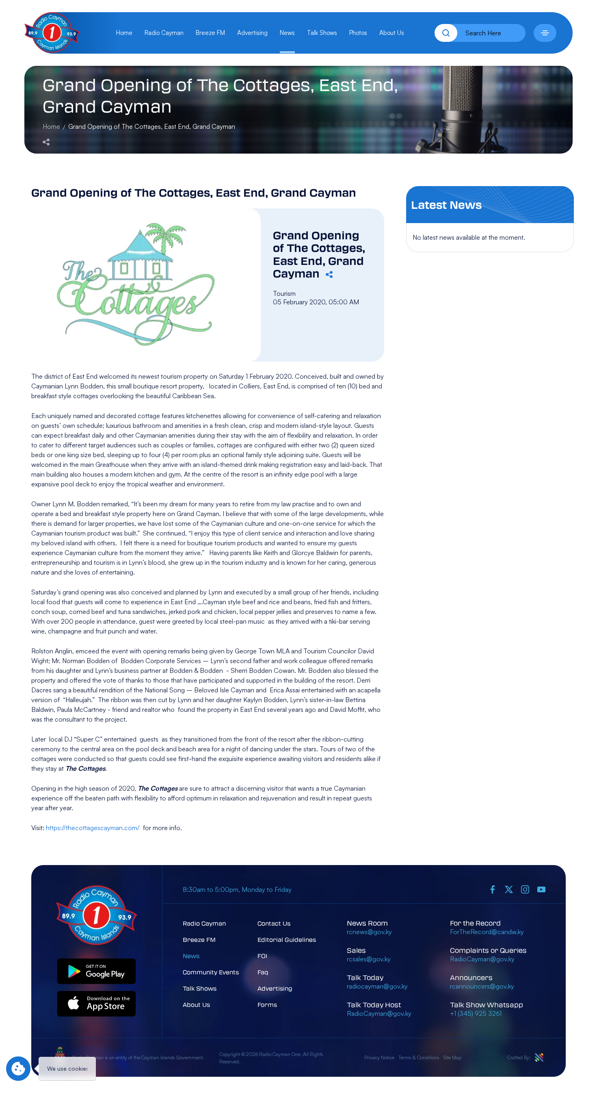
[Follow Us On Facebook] (493, 889)
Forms (267, 1004)
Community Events (211, 972)
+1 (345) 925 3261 (476, 1013)
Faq (262, 972)
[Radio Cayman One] (52, 50)
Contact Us (273, 923)
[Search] (446, 33)
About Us (391, 33)
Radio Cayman (164, 33)
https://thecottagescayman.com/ (93, 828)
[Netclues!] (539, 1057)
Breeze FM (210, 33)
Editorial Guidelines (286, 939)
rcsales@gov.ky (369, 959)
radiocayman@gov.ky (377, 986)
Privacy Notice (379, 1057)
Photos (358, 33)
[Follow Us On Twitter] (509, 889)
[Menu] (545, 33)
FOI (262, 956)
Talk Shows (322, 33)
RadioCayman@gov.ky (379, 1013)
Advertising (252, 33)
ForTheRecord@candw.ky (487, 932)
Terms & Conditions (418, 1057)
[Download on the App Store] (96, 1004)
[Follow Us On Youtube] (541, 889)
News (287, 33)
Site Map (452, 1057)
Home (124, 33)
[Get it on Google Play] (96, 972)
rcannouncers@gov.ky (482, 986)
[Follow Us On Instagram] (525, 889)
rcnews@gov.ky (369, 932)
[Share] (46, 141)
